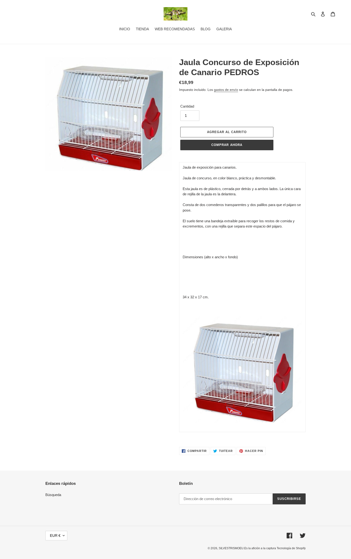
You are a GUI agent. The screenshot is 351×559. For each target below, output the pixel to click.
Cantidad (187, 106)
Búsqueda (53, 495)
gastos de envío (226, 90)
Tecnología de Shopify (291, 548)
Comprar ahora (226, 145)
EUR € (55, 535)
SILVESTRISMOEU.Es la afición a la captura (248, 548)
